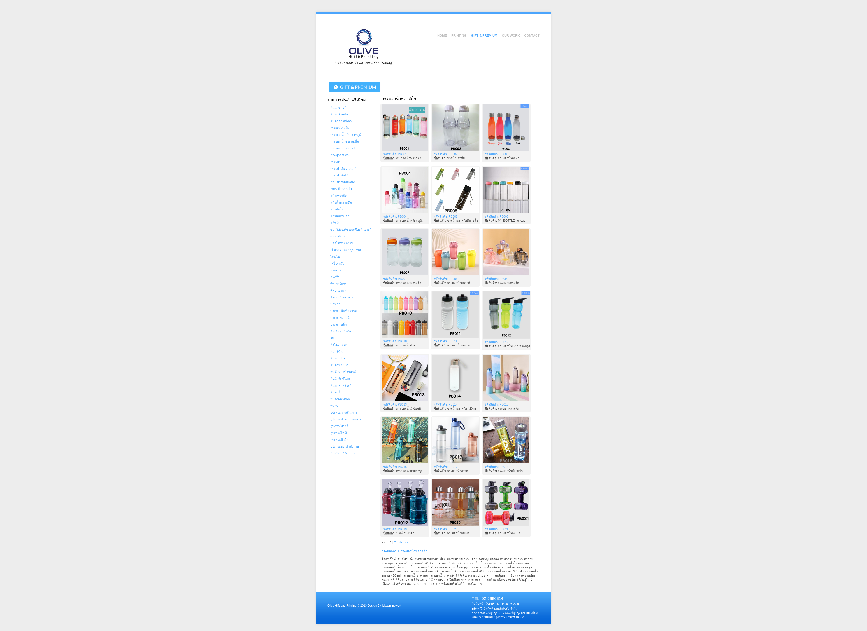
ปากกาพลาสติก (340, 317)
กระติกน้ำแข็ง (340, 128)
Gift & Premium (484, 35)
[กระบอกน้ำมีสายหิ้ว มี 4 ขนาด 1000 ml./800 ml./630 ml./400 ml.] (506, 440)
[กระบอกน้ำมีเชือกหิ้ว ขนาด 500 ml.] (405, 378)
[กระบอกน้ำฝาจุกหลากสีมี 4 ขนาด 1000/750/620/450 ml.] (405, 314)
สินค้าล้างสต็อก (341, 121)
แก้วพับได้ (337, 209)
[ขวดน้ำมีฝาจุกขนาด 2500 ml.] (405, 502)
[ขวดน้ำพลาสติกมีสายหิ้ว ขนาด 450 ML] (455, 190)
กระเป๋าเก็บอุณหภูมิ (343, 168)
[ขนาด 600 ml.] (455, 252)
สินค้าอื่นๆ (337, 392)
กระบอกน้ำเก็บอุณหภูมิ (345, 134)
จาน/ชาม (336, 270)
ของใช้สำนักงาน (341, 243)
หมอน (334, 406)
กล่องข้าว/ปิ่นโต (341, 189)
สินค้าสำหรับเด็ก (341, 385)
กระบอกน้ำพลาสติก (343, 148)
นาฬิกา (335, 304)
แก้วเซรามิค (338, 195)
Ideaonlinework (391, 605)
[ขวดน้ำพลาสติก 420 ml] (455, 378)
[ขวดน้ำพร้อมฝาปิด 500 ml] (455, 127)
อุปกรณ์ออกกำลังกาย (344, 446)
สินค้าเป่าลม (338, 358)
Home (442, 35)
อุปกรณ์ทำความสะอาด (346, 419)
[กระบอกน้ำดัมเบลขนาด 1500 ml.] (506, 502)
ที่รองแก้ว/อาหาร (341, 297)
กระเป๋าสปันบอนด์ (342, 182)
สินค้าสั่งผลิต (339, 114)
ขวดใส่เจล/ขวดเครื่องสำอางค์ (350, 229)
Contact (532, 35)
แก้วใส (335, 223)
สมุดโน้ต (336, 351)
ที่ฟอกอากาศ (338, 290)
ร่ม (332, 338)
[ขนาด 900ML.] (506, 252)
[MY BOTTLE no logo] (506, 190)
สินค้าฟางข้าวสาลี (343, 372)
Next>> (403, 542)
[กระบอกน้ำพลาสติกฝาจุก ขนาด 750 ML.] (405, 440)
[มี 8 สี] (405, 190)
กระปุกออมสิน (340, 155)
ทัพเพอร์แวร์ (338, 284)
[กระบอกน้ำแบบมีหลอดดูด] (506, 315)
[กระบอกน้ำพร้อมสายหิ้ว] (405, 127)
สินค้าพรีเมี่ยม (339, 365)
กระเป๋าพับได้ (339, 175)
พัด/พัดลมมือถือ (340, 331)
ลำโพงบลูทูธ (339, 345)
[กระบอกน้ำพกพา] (506, 127)
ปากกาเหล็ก (338, 324)
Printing (458, 35)
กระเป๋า (335, 162)
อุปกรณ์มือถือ (339, 439)
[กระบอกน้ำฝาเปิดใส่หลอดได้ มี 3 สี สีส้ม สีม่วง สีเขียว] (405, 252)
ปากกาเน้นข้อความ (343, 311)
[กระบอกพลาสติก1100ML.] (506, 378)
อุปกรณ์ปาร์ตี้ (339, 426)
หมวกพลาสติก (340, 399)
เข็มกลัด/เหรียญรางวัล (345, 250)
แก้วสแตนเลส (340, 216)
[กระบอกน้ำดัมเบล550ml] (455, 502)
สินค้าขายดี (338, 107)
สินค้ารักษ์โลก (340, 378)
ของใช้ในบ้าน (340, 236)
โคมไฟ (335, 256)
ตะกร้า (335, 277)
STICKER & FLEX (343, 453)
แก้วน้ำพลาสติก (341, 202)
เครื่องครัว (337, 263)
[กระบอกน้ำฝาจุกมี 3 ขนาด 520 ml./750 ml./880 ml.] (455, 440)
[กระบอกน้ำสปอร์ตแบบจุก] (455, 314)
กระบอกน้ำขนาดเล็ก (344, 141)
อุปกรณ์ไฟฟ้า (339, 433)
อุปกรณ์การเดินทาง (343, 412)
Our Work (511, 35)
